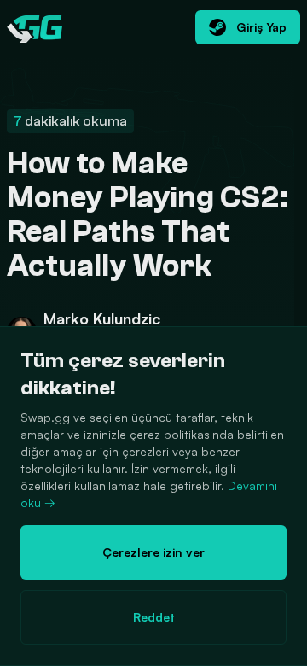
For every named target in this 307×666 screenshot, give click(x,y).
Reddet (154, 617)
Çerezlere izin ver (153, 552)
